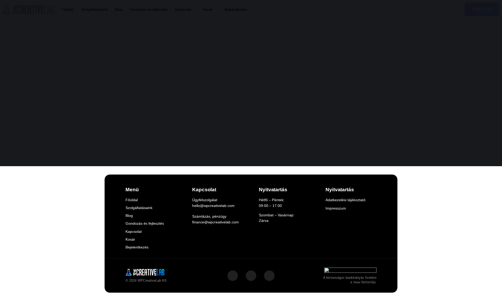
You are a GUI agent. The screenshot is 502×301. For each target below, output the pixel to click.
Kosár (208, 9)
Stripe (357, 282)
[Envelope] (232, 275)
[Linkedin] (269, 275)
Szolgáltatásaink (94, 9)
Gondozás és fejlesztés (149, 9)
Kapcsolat (183, 9)
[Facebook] (251, 275)
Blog (118, 9)
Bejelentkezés (236, 9)
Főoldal (67, 9)
